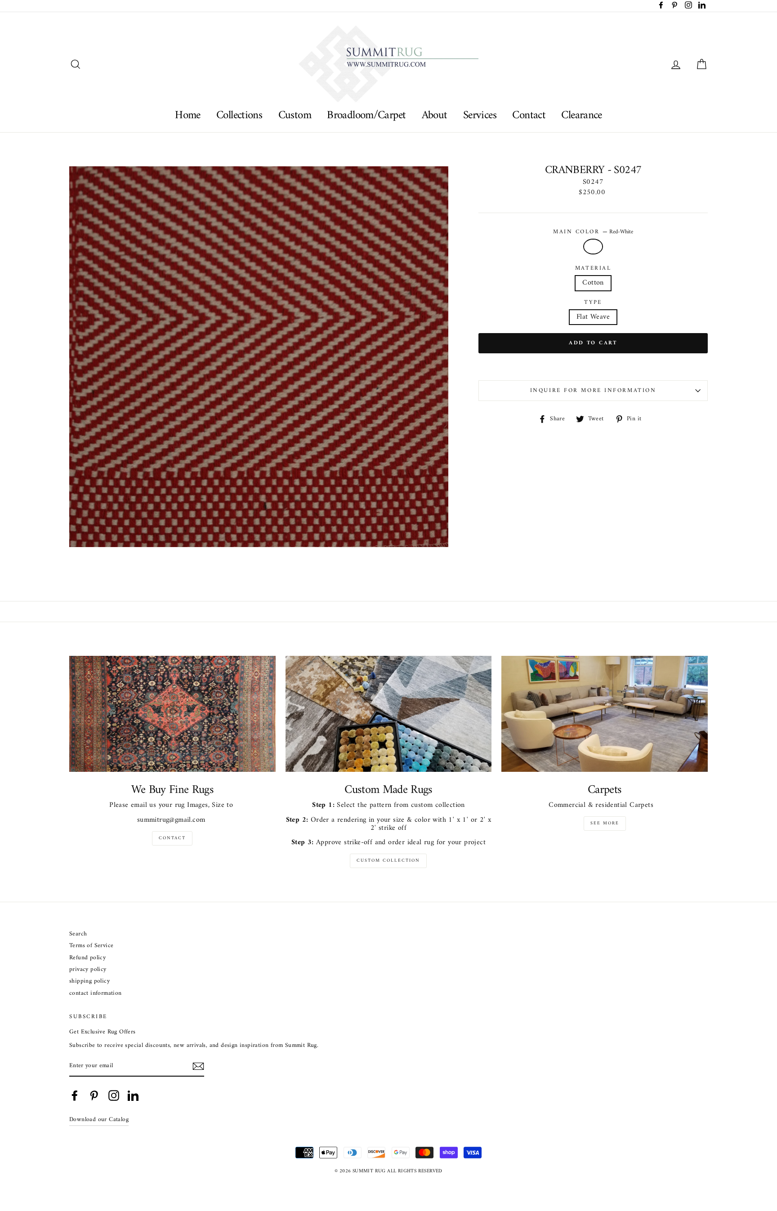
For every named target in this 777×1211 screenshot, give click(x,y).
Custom (294, 115)
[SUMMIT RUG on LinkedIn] (133, 1095)
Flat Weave (593, 317)
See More (604, 823)
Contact (528, 115)
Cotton (592, 282)
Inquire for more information (593, 391)
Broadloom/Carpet (366, 115)
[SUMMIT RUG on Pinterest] (94, 1095)
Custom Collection (388, 860)
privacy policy (88, 970)
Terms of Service (91, 946)
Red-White (593, 247)
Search (78, 934)
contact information (95, 993)
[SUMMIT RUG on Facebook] (74, 1095)
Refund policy (87, 958)
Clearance (581, 115)
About (434, 115)
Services (479, 115)
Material (593, 268)
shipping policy (89, 981)
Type (593, 302)
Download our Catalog (99, 1119)
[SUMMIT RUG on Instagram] (113, 1095)
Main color (593, 232)
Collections (239, 115)
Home (188, 115)
